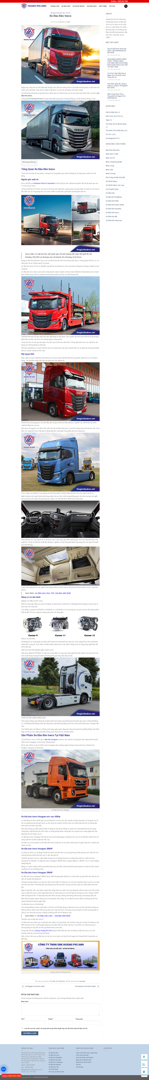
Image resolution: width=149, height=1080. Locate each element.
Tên (23, 1019)
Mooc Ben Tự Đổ (112, 154)
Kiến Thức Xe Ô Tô (113, 116)
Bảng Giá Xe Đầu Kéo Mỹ (83, 1060)
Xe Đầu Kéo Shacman (114, 220)
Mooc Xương (110, 173)
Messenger (144, 1075)
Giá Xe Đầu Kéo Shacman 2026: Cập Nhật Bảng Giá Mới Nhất (116, 50)
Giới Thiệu (103, 6)
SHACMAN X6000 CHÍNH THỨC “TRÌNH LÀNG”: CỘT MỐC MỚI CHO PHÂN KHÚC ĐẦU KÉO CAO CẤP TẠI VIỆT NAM (117, 63)
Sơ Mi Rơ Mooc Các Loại (115, 185)
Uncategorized (111, 138)
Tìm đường (144, 1060)
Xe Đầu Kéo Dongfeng (55, 1057)
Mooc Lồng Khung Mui (114, 162)
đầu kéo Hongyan (51, 739)
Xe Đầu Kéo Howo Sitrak (115, 205)
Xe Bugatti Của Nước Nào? (35, 986)
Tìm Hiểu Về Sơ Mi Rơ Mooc (116, 124)
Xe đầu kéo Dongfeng (114, 197)
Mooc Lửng (110, 166)
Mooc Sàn (109, 170)
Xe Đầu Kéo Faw (54, 1067)
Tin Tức (112, 6)
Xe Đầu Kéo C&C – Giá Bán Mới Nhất (53, 916)
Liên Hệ (78, 1064)
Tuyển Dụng (79, 1067)
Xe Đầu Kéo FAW (112, 201)
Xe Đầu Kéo (65, 6)
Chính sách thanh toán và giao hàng (86, 1053)
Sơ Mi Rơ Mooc (79, 6)
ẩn (35, 162)
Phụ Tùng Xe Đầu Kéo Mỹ (115, 177)
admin (68, 22)
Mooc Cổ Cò (110, 158)
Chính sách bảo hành (82, 1055)
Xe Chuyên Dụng (112, 189)
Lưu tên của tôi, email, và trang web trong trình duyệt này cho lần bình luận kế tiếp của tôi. (56, 1028)
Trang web (79, 1019)
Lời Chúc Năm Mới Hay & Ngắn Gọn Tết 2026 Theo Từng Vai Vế (116, 75)
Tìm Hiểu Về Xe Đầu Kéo (57, 13)
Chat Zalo (144, 1067)
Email (50, 1019)
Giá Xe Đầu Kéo (112, 112)
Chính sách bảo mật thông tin (84, 1057)
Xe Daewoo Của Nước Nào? (85, 986)
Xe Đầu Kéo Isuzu (112, 212)
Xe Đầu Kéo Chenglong (55, 1062)
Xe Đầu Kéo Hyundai (113, 209)
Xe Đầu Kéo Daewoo (55, 1064)
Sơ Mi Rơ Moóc (53, 1069)
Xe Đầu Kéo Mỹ (111, 216)
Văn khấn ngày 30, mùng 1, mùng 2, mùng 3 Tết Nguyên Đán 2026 (117, 85)
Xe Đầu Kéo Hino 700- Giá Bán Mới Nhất (53, 593)
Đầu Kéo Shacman (113, 150)
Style (107, 120)
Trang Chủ (54, 6)
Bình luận (25, 1001)
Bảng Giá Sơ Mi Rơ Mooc (83, 1062)
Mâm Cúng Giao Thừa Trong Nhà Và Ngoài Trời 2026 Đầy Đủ (116, 96)
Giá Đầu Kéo (92, 6)
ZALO (3, 1069)
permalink (82, 981)
